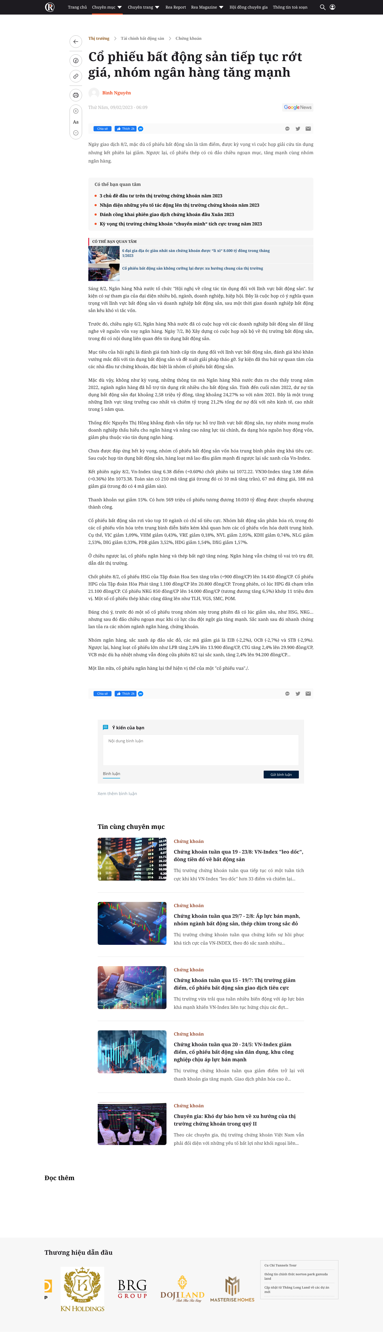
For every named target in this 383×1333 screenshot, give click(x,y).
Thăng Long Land (296, 1287)
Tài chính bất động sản (142, 38)
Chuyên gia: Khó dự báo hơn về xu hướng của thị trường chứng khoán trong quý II (235, 1120)
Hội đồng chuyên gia (249, 7)
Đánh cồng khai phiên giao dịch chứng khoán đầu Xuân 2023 (167, 214)
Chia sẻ (102, 129)
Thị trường (98, 38)
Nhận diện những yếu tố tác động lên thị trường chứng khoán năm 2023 (180, 205)
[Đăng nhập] (332, 9)
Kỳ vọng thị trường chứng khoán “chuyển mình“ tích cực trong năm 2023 (181, 224)
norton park (305, 1274)
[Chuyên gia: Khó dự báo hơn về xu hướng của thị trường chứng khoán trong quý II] (132, 1123)
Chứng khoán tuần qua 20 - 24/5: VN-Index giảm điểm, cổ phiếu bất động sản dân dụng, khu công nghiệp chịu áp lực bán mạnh (234, 1052)
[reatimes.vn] (50, 7)
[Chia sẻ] (76, 60)
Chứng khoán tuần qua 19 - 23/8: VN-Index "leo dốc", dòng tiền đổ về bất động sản (238, 855)
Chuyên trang (140, 7)
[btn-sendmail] (308, 129)
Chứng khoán (189, 38)
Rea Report (175, 7)
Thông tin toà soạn (290, 7)
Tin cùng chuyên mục (131, 826)
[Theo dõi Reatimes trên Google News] (297, 108)
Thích (128, 129)
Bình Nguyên (116, 93)
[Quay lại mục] (76, 41)
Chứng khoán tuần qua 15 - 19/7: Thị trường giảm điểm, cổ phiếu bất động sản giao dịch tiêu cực (234, 984)
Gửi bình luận (281, 774)
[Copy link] (76, 76)
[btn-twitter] (298, 129)
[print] (76, 95)
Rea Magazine (204, 7)
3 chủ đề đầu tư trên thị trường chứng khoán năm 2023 (161, 196)
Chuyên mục (103, 7)
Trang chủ (77, 7)
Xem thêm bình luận (117, 793)
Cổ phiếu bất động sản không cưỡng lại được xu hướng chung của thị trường (192, 268)
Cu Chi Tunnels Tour (280, 1265)
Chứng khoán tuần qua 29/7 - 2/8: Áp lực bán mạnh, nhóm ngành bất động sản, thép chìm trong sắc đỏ (237, 920)
